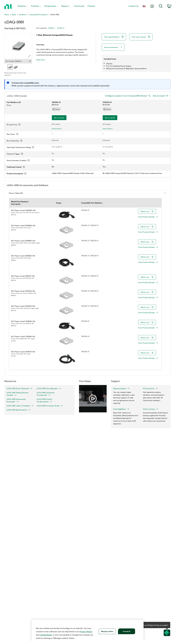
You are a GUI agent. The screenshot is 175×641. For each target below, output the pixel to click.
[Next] (31, 67)
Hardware (23, 14)
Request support (119, 388)
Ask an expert (159, 95)
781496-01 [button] (51, 28)
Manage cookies (107, 631)
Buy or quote (59, 117)
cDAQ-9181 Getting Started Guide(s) (17, 393)
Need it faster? (57, 129)
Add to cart (144, 211)
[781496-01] (10, 67)
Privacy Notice (86, 631)
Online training (149, 409)
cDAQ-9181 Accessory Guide (48, 405)
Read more (40, 59)
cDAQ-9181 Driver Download (18, 388)
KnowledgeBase (119, 409)
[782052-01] (15, 67)
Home (6, 14)
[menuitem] (22, 6)
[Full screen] (29, 56)
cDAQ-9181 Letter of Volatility (18, 405)
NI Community (148, 388)
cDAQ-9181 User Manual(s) (47, 388)
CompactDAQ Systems (38, 14)
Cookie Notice (46, 634)
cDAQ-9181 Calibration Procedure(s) (46, 393)
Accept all (126, 631)
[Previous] (5, 67)
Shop (14, 14)
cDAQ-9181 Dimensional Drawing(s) (16, 400)
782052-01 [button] (60, 28)
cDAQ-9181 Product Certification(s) (44, 400)
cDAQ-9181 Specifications (17, 410)
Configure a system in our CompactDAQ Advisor (126, 95)
